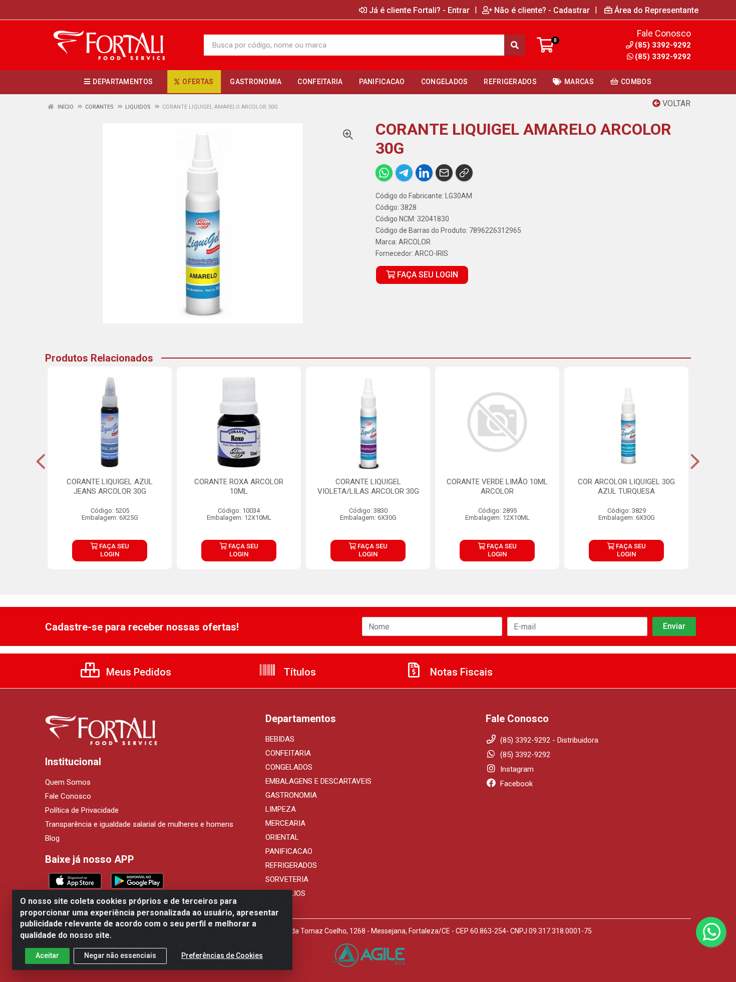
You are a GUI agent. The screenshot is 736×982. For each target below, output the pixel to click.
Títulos (298, 672)
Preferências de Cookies (222, 955)
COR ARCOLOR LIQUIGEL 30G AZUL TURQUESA (626, 486)
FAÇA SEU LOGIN (426, 274)
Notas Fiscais (460, 672)
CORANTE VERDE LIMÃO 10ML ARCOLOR (497, 486)
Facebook (515, 783)
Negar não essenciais (120, 955)
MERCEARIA (285, 823)
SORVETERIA (286, 879)
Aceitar (47, 955)
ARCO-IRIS (431, 253)
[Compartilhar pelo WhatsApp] (384, 172)
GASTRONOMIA (291, 795)
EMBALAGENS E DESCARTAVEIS (318, 781)
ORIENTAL (282, 837)
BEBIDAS (279, 739)
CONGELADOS (288, 767)
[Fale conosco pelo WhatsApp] (711, 932)
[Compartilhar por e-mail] (444, 172)
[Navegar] (41, 462)
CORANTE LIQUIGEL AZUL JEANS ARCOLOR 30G (110, 486)
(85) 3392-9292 (663, 56)
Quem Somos (68, 782)
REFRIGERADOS (291, 865)
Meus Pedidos (137, 672)
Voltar (675, 103)
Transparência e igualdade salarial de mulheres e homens (139, 824)
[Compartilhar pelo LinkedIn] (424, 172)
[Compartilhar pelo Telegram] (404, 172)
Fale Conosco (68, 796)
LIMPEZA (280, 809)
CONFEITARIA (288, 753)
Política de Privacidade (82, 810)
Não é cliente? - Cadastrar (542, 10)
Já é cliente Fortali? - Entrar (419, 10)
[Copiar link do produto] (464, 172)
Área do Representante (656, 10)
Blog (52, 838)
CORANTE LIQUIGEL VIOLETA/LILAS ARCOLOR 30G (368, 486)
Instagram (516, 769)
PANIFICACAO (288, 851)
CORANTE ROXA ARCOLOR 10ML (238, 486)
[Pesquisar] (514, 45)
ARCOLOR (415, 242)
